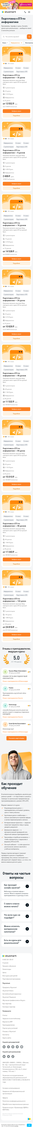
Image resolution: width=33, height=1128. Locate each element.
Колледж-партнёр (9, 1007)
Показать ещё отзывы (16, 738)
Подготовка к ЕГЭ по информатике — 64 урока (14, 449)
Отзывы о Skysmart (9, 1031)
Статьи (5, 1015)
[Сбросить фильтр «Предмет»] (21, 43)
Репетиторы (7, 969)
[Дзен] (12, 1046)
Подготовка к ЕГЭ (21, 71)
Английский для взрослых (12, 994)
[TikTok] (12, 1056)
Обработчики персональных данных (16, 1104)
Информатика (8, 68)
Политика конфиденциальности (14, 1101)
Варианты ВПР (8, 1022)
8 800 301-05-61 (8, 960)
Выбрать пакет (16, 111)
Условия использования (11, 1088)
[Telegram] (17, 1046)
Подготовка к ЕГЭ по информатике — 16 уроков (14, 224)
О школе (5, 963)
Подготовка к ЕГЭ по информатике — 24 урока (14, 299)
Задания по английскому (11, 1018)
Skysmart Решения (9, 997)
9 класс (26, 68)
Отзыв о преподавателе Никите (13, 698)
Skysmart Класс (8, 991)
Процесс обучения (9, 966)
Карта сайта (7, 1038)
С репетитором (8, 71)
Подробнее (16, 115)
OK (29, 1125)
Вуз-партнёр (7, 1004)
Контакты (6, 1035)
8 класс (18, 68)
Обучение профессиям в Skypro (14, 1000)
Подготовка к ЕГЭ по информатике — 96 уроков (14, 524)
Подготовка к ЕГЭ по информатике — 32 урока (14, 76)
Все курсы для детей (10, 976)
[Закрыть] (31, 1109)
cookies (16, 1126)
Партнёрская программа (11, 979)
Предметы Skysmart (10, 987)
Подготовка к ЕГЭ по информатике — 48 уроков (14, 374)
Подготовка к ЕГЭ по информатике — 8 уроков (14, 151)
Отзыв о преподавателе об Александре (15, 681)
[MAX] (21, 1046)
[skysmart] (9, 12)
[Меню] (29, 12)
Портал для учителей (10, 1028)
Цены (4, 972)
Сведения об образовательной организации (14, 1092)
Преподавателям (9, 1025)
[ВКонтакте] (4, 1046)
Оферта (5, 1098)
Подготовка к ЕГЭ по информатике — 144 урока (14, 599)
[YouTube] (8, 1046)
